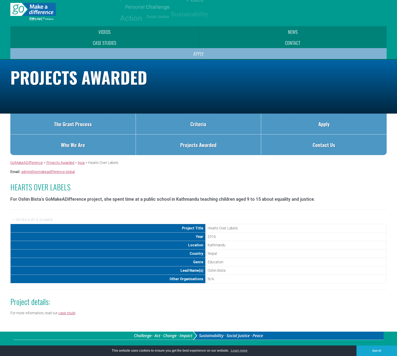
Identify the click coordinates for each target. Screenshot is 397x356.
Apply (198, 53)
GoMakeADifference (26, 163)
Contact (292, 42)
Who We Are (73, 144)
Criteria (198, 124)
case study (66, 313)
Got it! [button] (376, 350)
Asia (81, 163)
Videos (104, 31)
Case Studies (104, 42)
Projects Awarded (198, 144)
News (293, 31)
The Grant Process (73, 124)
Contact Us (324, 144)
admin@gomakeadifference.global (48, 172)
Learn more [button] (239, 350)
